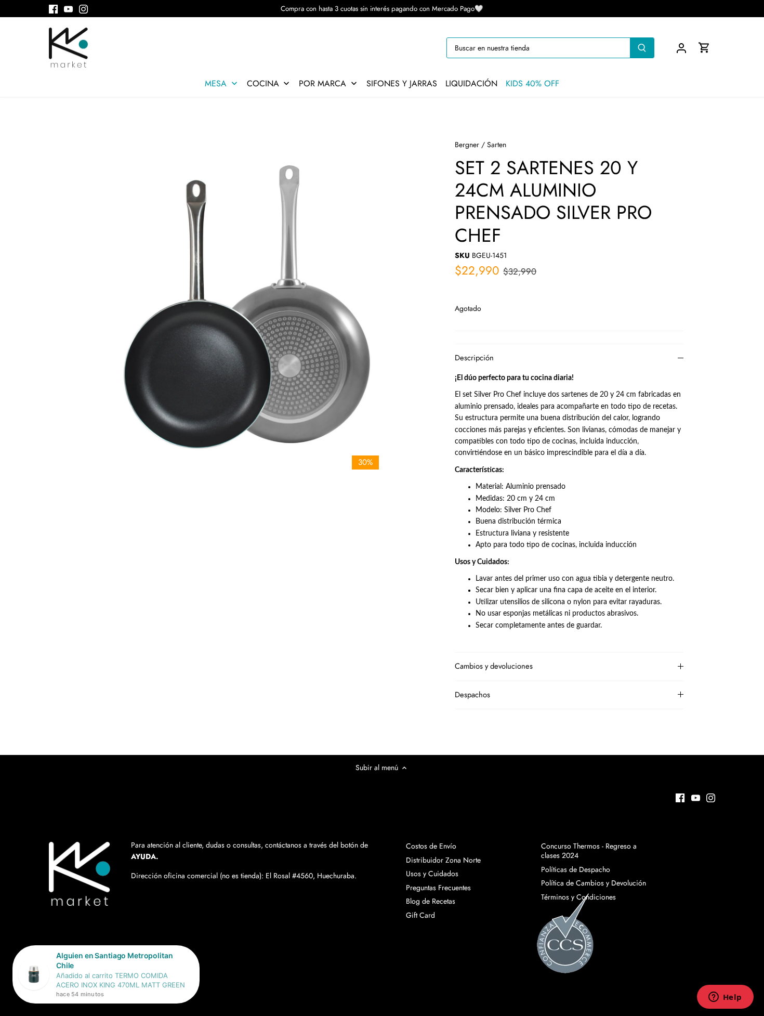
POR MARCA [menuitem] (322, 83)
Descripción (474, 357)
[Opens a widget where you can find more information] (725, 998)
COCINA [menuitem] (263, 83)
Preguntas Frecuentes (438, 887)
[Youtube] (68, 9)
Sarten (496, 144)
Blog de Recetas (430, 901)
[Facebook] (53, 9)
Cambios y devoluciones (494, 666)
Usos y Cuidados (432, 873)
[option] (255, 304)
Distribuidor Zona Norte (443, 860)
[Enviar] (642, 48)
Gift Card (420, 915)
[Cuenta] (681, 47)
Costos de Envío (431, 846)
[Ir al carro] (704, 47)
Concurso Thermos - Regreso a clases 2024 (589, 851)
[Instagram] (83, 9)
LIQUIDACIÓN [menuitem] (471, 83)
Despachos (472, 694)
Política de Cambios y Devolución (593, 883)
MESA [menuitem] (216, 83)
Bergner (467, 144)
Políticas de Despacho (575, 869)
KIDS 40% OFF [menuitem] (532, 83)
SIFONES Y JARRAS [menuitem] (401, 83)
